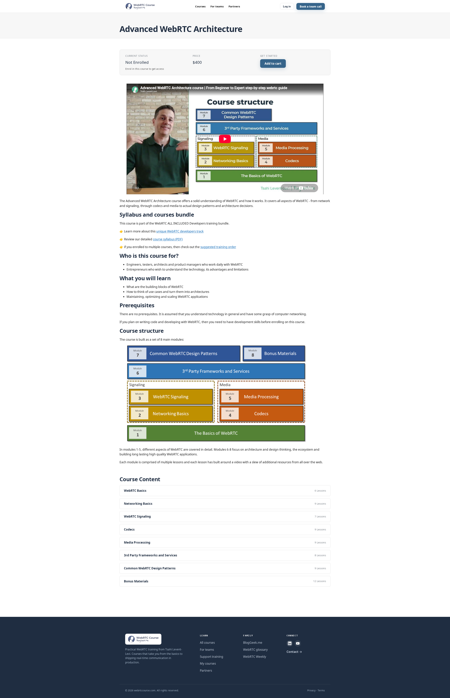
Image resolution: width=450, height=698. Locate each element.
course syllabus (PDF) (168, 239)
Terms (321, 690)
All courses (207, 643)
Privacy (311, 690)
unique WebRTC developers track (180, 231)
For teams (217, 6)
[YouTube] (298, 643)
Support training (211, 657)
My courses (208, 663)
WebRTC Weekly (254, 657)
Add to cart (273, 63)
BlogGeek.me (252, 643)
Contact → (294, 652)
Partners (234, 6)
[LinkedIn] (290, 643)
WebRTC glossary (255, 650)
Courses (200, 6)
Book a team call (311, 6)
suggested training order (218, 247)
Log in (287, 6)
